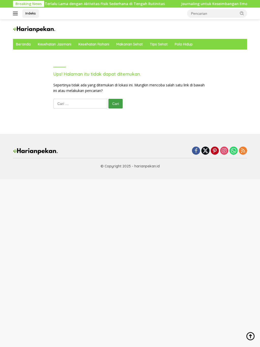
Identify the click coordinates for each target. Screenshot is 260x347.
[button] (242, 13)
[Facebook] (196, 151)
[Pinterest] (215, 151)
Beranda (23, 44)
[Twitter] (205, 151)
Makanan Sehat (129, 44)
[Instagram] (224, 151)
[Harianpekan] (34, 28)
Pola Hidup (184, 44)
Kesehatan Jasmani (54, 44)
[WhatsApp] (234, 151)
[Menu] (16, 13)
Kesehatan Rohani (93, 44)
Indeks (30, 13)
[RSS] (243, 151)
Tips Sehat (159, 44)
